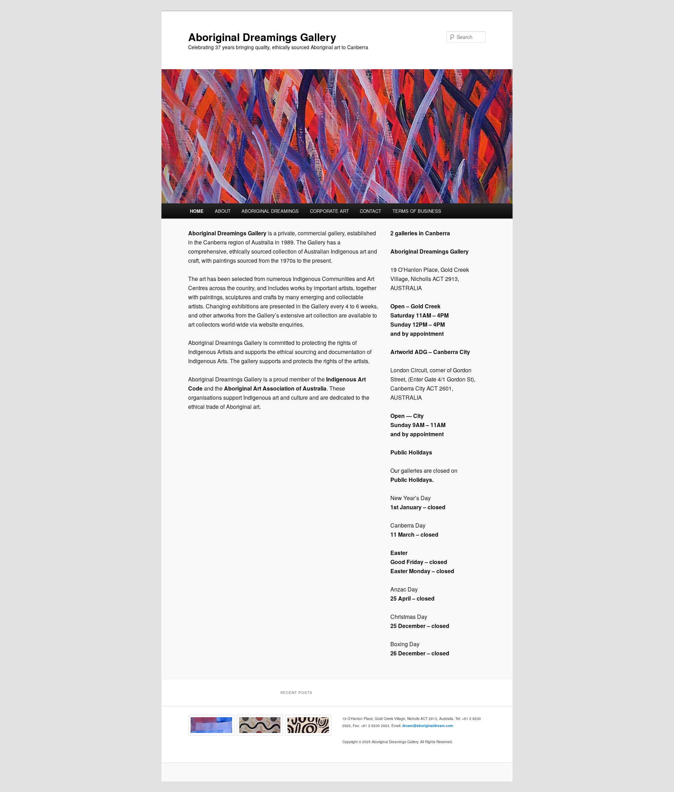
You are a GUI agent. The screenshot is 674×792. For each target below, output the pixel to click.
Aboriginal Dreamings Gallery (262, 36)
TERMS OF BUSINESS (416, 211)
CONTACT (370, 211)
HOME (197, 211)
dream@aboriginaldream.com (427, 725)
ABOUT (223, 211)
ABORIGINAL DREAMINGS (270, 211)
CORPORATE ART (329, 211)
